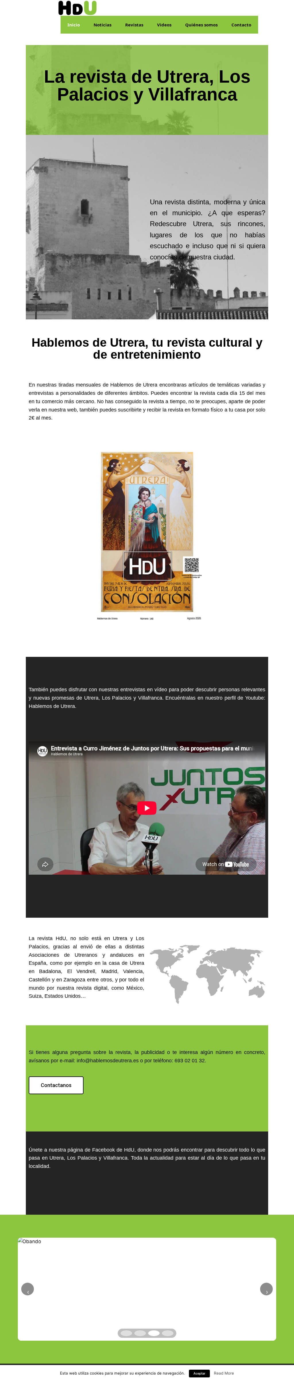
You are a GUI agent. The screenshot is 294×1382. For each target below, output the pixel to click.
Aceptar (199, 1373)
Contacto (241, 25)
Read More (224, 1373)
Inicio (73, 25)
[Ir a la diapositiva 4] (167, 1333)
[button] (56, 1085)
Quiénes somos (201, 25)
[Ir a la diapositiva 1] (126, 1333)
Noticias (102, 25)
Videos (164, 25)
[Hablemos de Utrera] (77, 7)
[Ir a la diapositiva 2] (140, 1333)
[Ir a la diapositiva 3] (154, 1333)
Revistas (134, 25)
